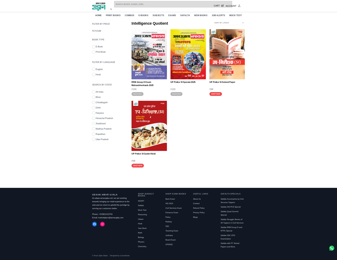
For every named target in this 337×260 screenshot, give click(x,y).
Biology (141, 237)
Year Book (142, 228)
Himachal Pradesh (104, 118)
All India (99, 92)
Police (167, 217)
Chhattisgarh (102, 102)
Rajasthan (100, 134)
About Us (197, 199)
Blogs (195, 217)
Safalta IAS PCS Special (231, 207)
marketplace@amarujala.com (110, 217)
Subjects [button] (158, 15)
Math (140, 233)
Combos (129, 15)
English (99, 69)
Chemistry (142, 246)
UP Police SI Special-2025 (182, 82)
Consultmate (125, 256)
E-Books (143, 15)
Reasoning (142, 214)
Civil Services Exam (173, 208)
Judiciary (169, 235)
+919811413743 (105, 214)
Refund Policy (199, 208)
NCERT (141, 201)
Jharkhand (101, 123)
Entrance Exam (171, 212)
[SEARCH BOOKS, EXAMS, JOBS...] (111, 9)
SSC (167, 226)
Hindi (98, 74)
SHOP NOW (215, 94)
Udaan (140, 219)
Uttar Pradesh (102, 139)
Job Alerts (218, 15)
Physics (141, 242)
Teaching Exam (171, 231)
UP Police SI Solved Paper (222, 82)
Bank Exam (170, 199)
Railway (168, 222)
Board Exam (170, 240)
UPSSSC (169, 244)
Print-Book (101, 52)
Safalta (185, 15)
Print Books (113, 15)
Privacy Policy (199, 212)
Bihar (98, 97)
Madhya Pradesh (104, 129)
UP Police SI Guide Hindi (143, 154)
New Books (200, 15)
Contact (196, 203)
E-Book (99, 47)
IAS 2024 (169, 203)
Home (98, 15)
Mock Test (235, 15)
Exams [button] (172, 15)
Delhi (98, 108)
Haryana (100, 113)
